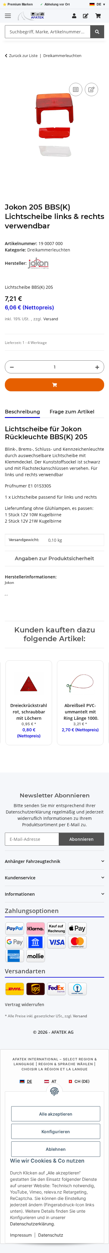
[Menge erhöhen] (97, 367)
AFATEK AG (62, 1032)
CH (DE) (82, 1081)
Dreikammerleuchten (48, 250)
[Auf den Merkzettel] (91, 89)
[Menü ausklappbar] (8, 13)
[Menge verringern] (11, 367)
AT (54, 1081)
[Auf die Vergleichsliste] (75, 89)
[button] (74, 16)
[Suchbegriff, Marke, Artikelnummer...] (97, 31)
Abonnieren (81, 839)
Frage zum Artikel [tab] (72, 412)
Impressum (21, 1235)
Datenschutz (50, 1235)
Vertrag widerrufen (24, 1004)
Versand (50, 319)
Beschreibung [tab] (22, 412)
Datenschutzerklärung (32, 1223)
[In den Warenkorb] (10, 74)
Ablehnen (56, 1149)
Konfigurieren (55, 1131)
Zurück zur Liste (23, 55)
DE (29, 1081)
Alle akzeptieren (55, 1114)
